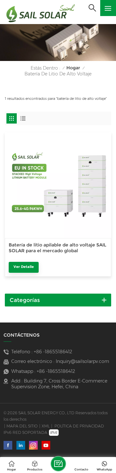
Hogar (73, 67)
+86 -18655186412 (53, 351)
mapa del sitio (22, 426)
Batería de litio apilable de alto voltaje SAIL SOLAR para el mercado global (57, 247)
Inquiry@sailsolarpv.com (82, 361)
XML (46, 426)
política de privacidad (79, 426)
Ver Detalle (24, 267)
